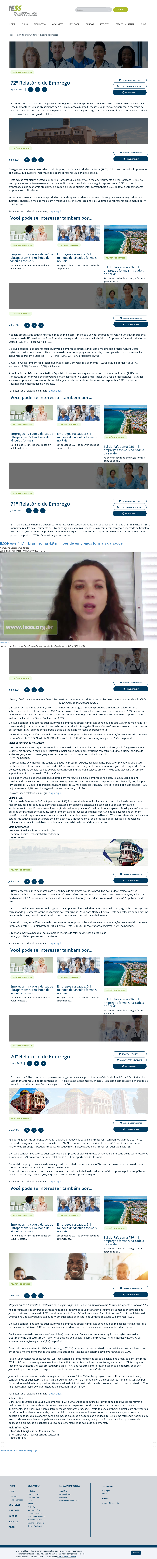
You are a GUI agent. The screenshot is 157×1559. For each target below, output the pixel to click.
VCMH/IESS (57, 24)
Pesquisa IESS (33, 1497)
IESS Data (74, 24)
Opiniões (63, 1491)
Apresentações (34, 1510)
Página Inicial (14, 35)
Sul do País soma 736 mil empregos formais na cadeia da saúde (124, 270)
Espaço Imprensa (125, 24)
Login (120, 9)
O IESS (25, 24)
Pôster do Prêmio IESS (37, 1519)
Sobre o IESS (14, 1496)
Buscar (108, 9)
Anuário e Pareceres (36, 1523)
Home (12, 24)
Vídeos (30, 1504)
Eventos (104, 24)
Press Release (65, 1494)
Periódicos (32, 1491)
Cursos (90, 24)
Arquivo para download (131, 86)
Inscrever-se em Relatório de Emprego (18, 1450)
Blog (143, 24)
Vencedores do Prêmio (37, 1516)
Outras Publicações (35, 1526)
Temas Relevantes (35, 1513)
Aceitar (136, 1553)
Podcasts (31, 1507)
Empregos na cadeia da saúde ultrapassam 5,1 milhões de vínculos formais (31, 257)
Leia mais (4, 642)
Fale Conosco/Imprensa (68, 1500)
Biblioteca (40, 24)
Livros (30, 1500)
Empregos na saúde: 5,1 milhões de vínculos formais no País (77, 257)
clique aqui (55, 211)
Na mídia (63, 1497)
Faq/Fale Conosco (16, 1500)
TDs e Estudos (33, 1494)
